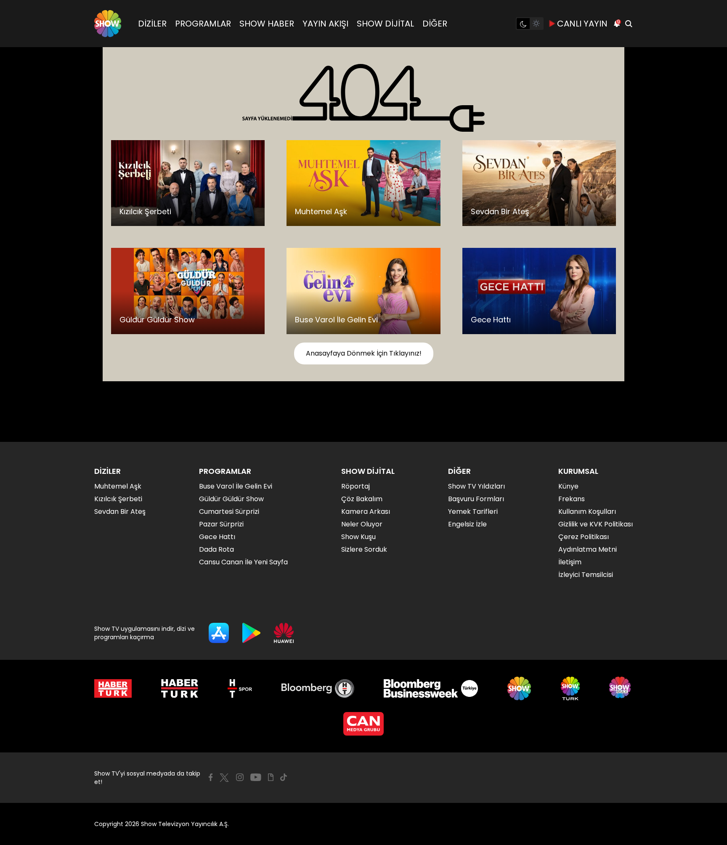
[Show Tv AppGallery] (284, 633)
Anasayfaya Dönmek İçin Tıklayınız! (364, 353)
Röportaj (355, 486)
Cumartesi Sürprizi (229, 511)
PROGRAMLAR (203, 23)
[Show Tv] (107, 23)
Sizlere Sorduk (364, 549)
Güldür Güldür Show (231, 499)
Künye (568, 486)
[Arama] (628, 23)
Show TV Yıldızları (476, 486)
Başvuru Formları (476, 499)
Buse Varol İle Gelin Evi (235, 486)
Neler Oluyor (361, 524)
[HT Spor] (240, 688)
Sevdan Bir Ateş (120, 511)
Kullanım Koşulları (587, 511)
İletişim (569, 562)
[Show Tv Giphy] (270, 777)
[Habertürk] (113, 688)
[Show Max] (621, 688)
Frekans (571, 499)
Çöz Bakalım (361, 499)
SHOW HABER (266, 23)
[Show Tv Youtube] (255, 777)
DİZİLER (152, 23)
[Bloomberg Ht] (317, 688)
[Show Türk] (570, 688)
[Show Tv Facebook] (210, 777)
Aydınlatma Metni (587, 549)
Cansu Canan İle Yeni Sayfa (243, 562)
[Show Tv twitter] (224, 777)
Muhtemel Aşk (117, 486)
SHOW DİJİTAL (385, 23)
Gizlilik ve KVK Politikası (595, 524)
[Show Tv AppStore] (219, 633)
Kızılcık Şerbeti (118, 499)
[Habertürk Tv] (179, 688)
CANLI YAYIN (582, 23)
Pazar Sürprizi (221, 524)
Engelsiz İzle (467, 524)
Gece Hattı (217, 537)
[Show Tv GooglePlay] (251, 633)
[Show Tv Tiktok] (283, 777)
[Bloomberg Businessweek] (431, 688)
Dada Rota (216, 549)
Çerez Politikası (583, 537)
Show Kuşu (358, 537)
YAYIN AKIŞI (325, 23)
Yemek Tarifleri (473, 511)
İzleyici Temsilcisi (585, 574)
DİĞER (434, 23)
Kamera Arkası (365, 511)
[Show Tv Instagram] (240, 777)
